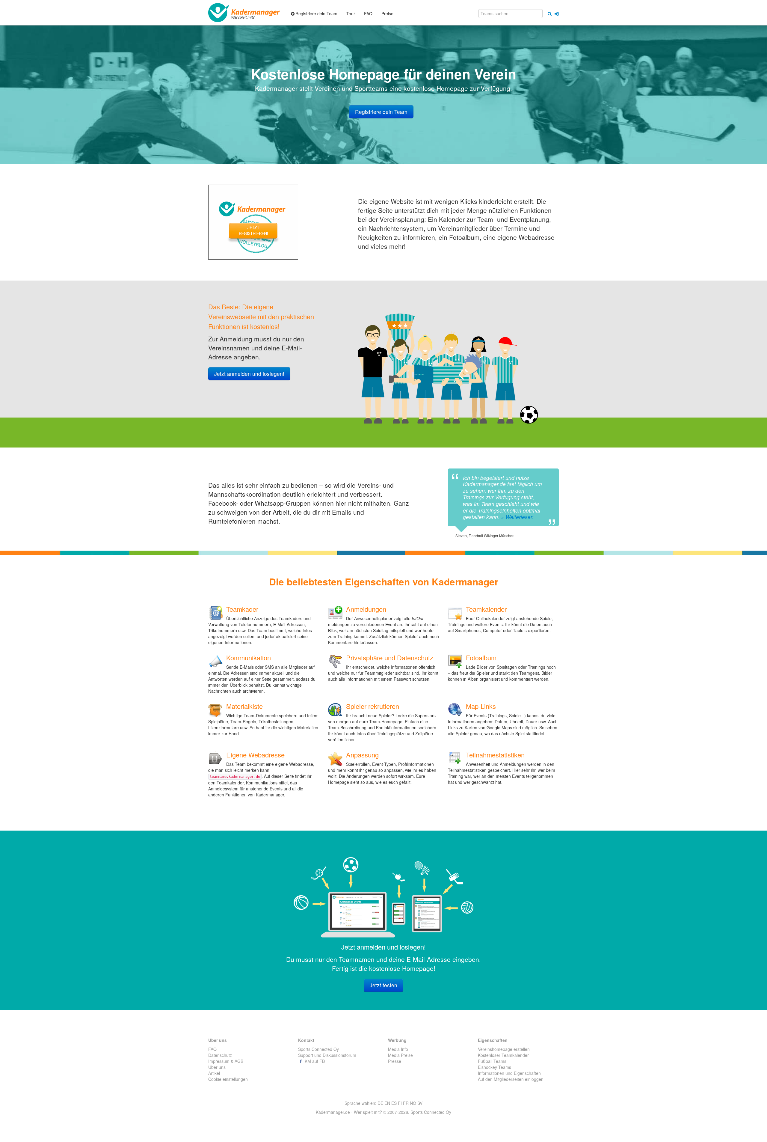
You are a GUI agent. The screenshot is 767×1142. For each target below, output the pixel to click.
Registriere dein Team (381, 111)
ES (394, 1103)
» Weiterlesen (517, 517)
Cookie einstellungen (228, 1079)
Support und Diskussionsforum (327, 1055)
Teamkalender (486, 609)
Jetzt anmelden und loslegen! (249, 373)
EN (387, 1103)
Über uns (217, 1067)
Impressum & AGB (225, 1061)
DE (380, 1103)
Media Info (398, 1049)
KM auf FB (314, 1061)
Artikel (214, 1073)
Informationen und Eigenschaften (509, 1073)
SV (419, 1103)
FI (400, 1103)
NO (413, 1103)
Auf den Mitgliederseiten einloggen (510, 1079)
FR (406, 1103)
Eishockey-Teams (494, 1067)
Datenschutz (220, 1055)
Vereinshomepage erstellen (504, 1049)
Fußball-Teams (492, 1061)
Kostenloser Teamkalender (503, 1055)
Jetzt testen (383, 985)
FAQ (212, 1049)
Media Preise (400, 1055)
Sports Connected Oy (318, 1049)
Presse (394, 1061)
